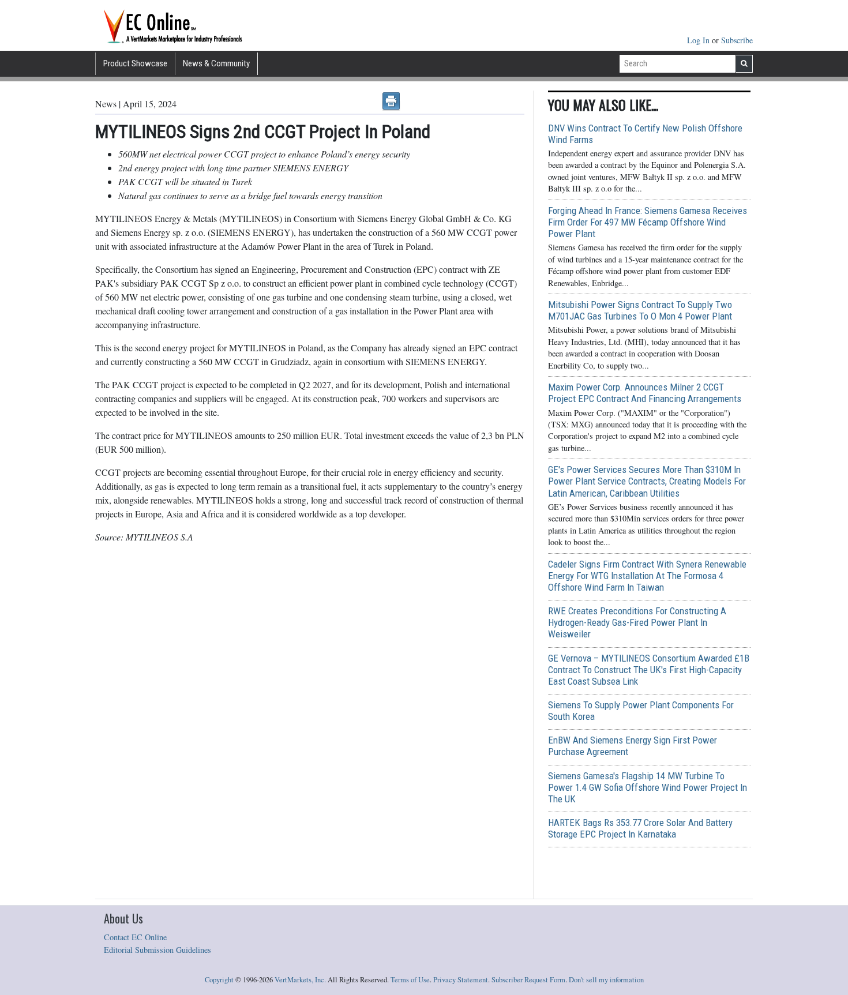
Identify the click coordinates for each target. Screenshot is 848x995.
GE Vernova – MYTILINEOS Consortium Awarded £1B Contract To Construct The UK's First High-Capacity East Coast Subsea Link (648, 669)
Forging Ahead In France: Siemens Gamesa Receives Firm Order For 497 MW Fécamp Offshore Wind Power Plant (647, 222)
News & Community (216, 63)
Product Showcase (135, 63)
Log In (699, 40)
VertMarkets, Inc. (300, 980)
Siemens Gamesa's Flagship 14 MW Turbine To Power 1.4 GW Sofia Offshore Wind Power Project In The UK (647, 787)
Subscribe (737, 40)
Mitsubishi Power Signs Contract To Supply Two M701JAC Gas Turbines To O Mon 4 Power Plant (640, 310)
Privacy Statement (460, 980)
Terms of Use (410, 980)
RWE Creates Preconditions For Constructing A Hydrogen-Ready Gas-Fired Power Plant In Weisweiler (637, 622)
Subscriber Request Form (528, 980)
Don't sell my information (606, 980)
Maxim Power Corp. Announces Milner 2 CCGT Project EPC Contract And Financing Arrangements (644, 392)
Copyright (219, 980)
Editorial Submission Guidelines (157, 949)
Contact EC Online (135, 937)
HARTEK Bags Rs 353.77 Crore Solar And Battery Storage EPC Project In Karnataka (640, 828)
